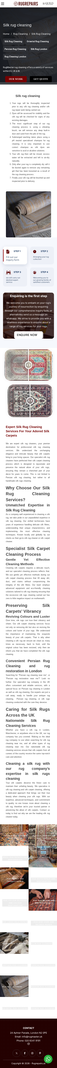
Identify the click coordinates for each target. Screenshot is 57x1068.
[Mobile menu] (2, 3)
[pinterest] (40, 1053)
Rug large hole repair (15, 922)
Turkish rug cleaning (43, 965)
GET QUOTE (41, 79)
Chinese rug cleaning (43, 1008)
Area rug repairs (40, 857)
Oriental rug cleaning (15, 1008)
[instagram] (32, 1053)
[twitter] (16, 1053)
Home (6, 33)
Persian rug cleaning (43, 987)
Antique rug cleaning (15, 965)
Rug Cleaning (20, 33)
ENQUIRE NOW (27, 335)
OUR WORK (16, 79)
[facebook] (25, 1053)
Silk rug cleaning (12, 987)
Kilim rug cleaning (41, 943)
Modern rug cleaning (14, 943)
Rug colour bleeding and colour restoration (15, 903)
